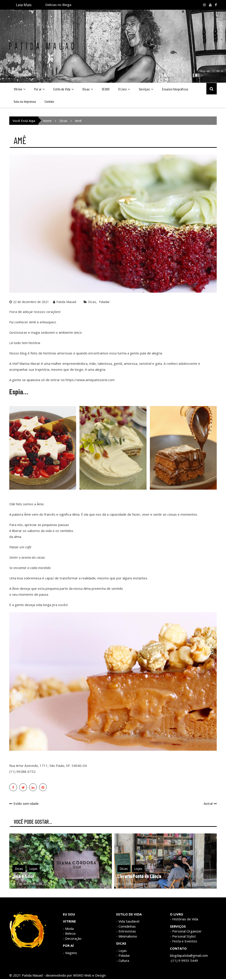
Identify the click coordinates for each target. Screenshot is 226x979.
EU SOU (69, 914)
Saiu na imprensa (25, 101)
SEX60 (105, 89)
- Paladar (123, 955)
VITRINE (69, 921)
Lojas (33, 868)
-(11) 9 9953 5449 (184, 960)
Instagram (204, 4)
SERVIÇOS (178, 926)
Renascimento (56, 4)
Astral (208, 803)
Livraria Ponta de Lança (34, 876)
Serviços (144, 89)
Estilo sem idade (26, 803)
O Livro (122, 89)
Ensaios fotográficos (175, 89)
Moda (69, 928)
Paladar (104, 302)
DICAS (121, 943)
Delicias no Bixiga (133, 876)
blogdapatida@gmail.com (189, 955)
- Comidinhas (126, 926)
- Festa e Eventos (183, 941)
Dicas (86, 89)
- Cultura (122, 960)
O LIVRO (176, 914)
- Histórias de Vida (184, 919)
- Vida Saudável (127, 921)
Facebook (216, 4)
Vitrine (18, 89)
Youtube (210, 4)
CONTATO (178, 948)
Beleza (70, 933)
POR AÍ (68, 945)
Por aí (37, 89)
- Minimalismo (126, 936)
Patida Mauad (66, 302)
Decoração (73, 938)
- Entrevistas (126, 931)
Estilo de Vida (61, 89)
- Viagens (70, 953)
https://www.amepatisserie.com (90, 380)
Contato (49, 101)
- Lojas (121, 950)
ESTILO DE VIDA (129, 914)
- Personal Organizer (186, 931)
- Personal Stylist (183, 936)
